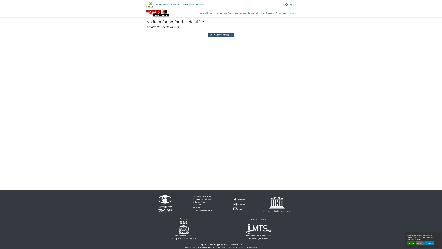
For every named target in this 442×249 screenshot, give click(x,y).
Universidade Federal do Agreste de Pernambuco (184, 237)
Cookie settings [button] (189, 247)
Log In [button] (292, 4)
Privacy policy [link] (221, 247)
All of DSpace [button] (187, 4)
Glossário (270, 13)
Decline (419, 243)
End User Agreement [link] (236, 247)
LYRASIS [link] (238, 244)
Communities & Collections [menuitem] (168, 4)
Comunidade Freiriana (286, 13)
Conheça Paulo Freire (229, 13)
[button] (150, 4)
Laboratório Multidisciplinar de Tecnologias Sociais (258, 237)
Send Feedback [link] (252, 247)
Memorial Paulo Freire (208, 13)
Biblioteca (260, 13)
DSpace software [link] (207, 244)
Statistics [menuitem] (200, 4)
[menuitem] (188, 4)
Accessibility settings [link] (206, 247)
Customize (429, 243)
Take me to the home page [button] (221, 35)
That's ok (411, 243)
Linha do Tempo (247, 13)
